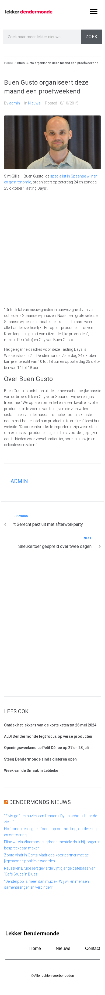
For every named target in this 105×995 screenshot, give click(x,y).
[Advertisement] (52, 249)
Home (8, 63)
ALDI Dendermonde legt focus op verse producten (48, 736)
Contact (92, 948)
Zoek (91, 36)
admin (14, 103)
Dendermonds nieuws (40, 802)
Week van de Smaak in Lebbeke (31, 770)
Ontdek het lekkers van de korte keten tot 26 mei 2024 (50, 725)
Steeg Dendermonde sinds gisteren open (40, 759)
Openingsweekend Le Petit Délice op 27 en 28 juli (46, 748)
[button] (94, 11)
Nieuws (34, 103)
